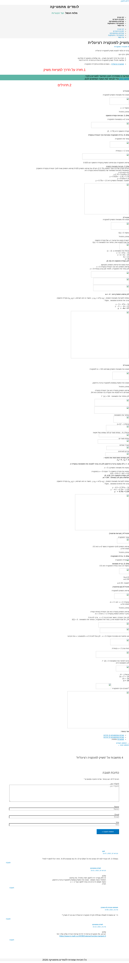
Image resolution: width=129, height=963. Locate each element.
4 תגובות (125, 47)
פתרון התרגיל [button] (124, 112)
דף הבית (120, 17)
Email (117, 814)
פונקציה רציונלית (117, 64)
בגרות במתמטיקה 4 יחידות (114, 735)
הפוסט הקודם (122, 743)
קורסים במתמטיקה (116, 21)
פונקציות (117, 47)
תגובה (8, 863)
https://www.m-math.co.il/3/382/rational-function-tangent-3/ (82, 936)
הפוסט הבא (123, 745)
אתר (117, 822)
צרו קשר (120, 25)
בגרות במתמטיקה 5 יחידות (114, 737)
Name (116, 807)
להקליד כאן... (114, 784)
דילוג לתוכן (125, 1)
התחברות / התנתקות (116, 23)
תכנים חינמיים (118, 19)
